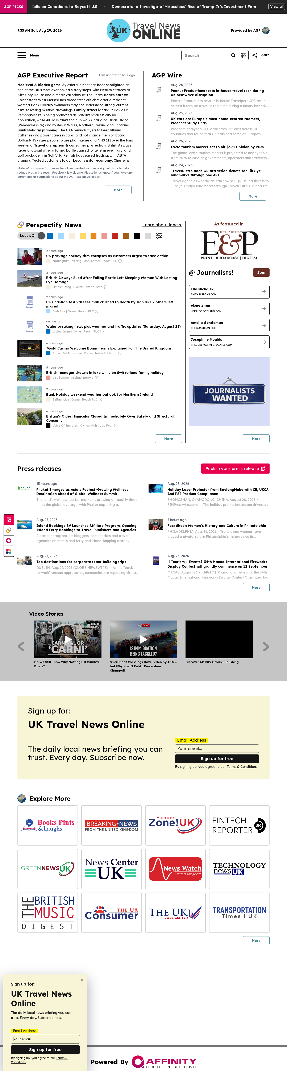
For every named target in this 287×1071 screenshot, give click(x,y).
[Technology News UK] (239, 869)
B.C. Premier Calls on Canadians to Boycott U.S (52, 6)
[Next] (266, 646)
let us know (102, 172)
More (118, 190)
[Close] (82, 980)
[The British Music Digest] (47, 913)
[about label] (48, 261)
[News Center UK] (111, 869)
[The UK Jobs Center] (175, 913)
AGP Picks (13, 7)
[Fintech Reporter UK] (239, 825)
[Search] (233, 55)
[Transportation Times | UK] (239, 913)
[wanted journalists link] (229, 245)
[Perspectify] (9, 530)
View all (276, 6)
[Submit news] (9, 520)
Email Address (191, 740)
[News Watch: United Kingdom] (175, 869)
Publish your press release (232, 468)
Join (261, 272)
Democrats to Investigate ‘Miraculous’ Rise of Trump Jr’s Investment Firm (184, 6)
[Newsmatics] (9, 551)
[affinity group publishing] (9, 541)
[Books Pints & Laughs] (47, 825)
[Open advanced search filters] (243, 55)
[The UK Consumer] (111, 913)
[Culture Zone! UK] (175, 825)
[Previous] (20, 646)
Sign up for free (217, 758)
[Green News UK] (47, 869)
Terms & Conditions (242, 767)
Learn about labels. (162, 224)
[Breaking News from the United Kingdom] (111, 825)
